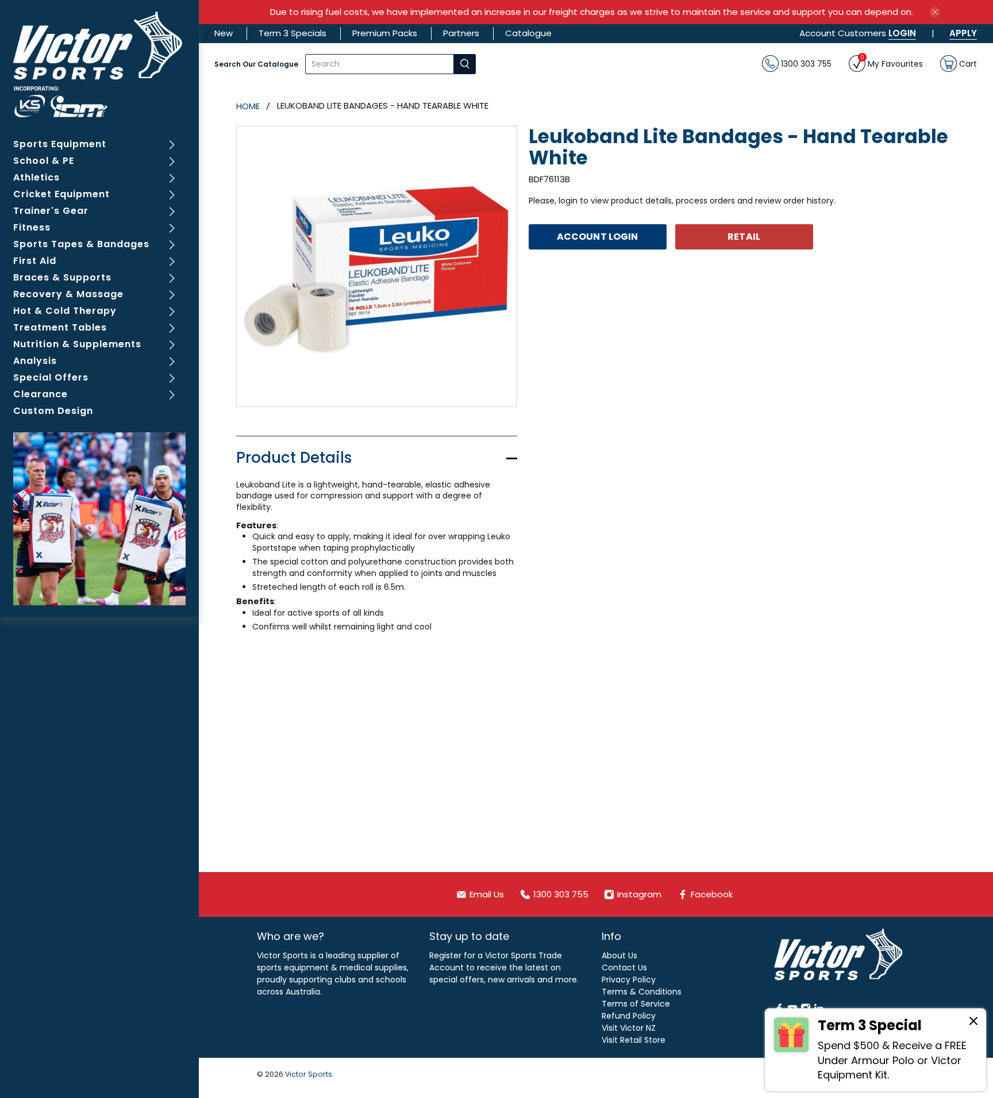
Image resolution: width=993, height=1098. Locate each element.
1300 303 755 (805, 63)
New (223, 33)
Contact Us (624, 967)
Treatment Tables (60, 327)
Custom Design (53, 410)
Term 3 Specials (292, 33)
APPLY (963, 33)
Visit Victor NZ (629, 1028)
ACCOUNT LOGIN (597, 236)
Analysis (35, 360)
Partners (461, 33)
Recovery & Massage (68, 294)
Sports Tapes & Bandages (81, 244)
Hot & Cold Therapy (65, 310)
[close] (935, 12)
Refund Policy (629, 1016)
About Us (619, 955)
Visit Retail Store (633, 1040)
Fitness (32, 227)
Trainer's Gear (50, 210)
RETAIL (744, 236)
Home (248, 106)
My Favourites (891, 62)
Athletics (36, 177)
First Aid (34, 260)
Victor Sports (308, 1074)
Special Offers (50, 377)
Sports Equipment (59, 144)
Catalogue (528, 33)
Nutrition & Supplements (77, 344)
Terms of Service (636, 1003)
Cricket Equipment (61, 194)
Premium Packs (384, 33)
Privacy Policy (629, 979)
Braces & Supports (62, 277)
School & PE (43, 160)
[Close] (973, 1023)
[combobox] (379, 64)
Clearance (40, 394)
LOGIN (902, 33)
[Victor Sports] (99, 64)
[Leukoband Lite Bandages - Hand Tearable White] (377, 266)
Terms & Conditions (642, 991)
